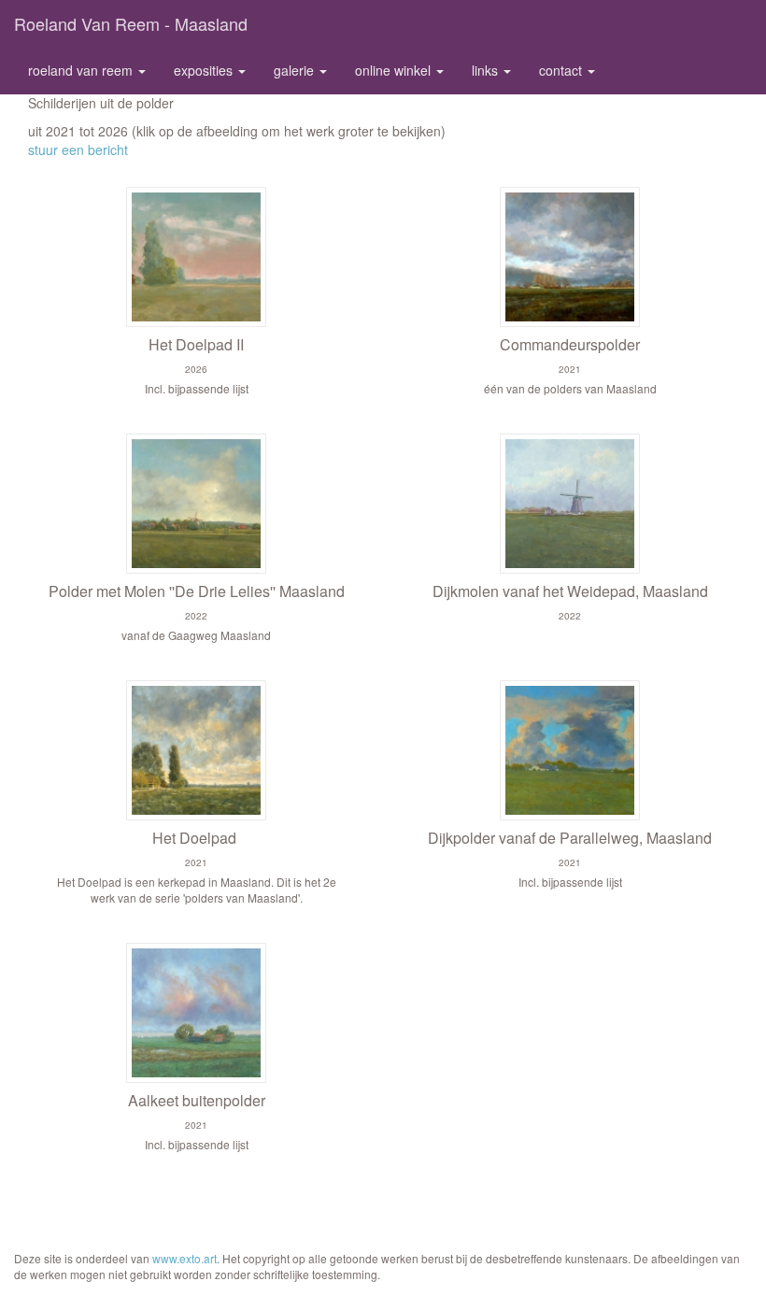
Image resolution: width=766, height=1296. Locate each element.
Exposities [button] (205, 70)
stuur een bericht (78, 149)
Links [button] (487, 70)
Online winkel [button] (394, 70)
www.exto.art (184, 1258)
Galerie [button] (296, 70)
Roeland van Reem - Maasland (131, 23)
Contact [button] (562, 70)
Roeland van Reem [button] (82, 70)
